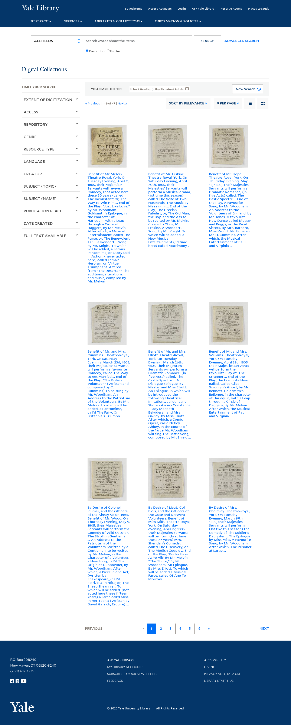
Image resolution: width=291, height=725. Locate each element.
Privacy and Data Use (222, 674)
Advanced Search (241, 41)
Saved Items (133, 8)
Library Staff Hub (219, 680)
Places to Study (258, 8)
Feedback (115, 680)
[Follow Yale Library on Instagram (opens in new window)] (17, 681)
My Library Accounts (125, 667)
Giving (209, 667)
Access (31, 111)
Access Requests (160, 8)
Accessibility (215, 660)
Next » (122, 103)
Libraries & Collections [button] (117, 21)
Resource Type (39, 149)
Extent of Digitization (48, 99)
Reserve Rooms (231, 8)
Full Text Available (45, 235)
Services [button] (71, 21)
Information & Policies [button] (177, 21)
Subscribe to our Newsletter (132, 674)
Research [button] (40, 21)
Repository (36, 124)
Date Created (38, 223)
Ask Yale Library (203, 8)
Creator (33, 173)
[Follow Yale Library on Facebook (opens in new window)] (12, 681)
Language (34, 161)
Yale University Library (40, 8)
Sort (186, 103)
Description (97, 51)
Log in (182, 8)
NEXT (264, 629)
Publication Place (43, 210)
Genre (30, 136)
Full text (116, 51)
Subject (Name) (40, 198)
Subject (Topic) (40, 186)
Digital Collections (44, 69)
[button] (207, 40)
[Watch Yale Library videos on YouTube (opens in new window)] (23, 681)
